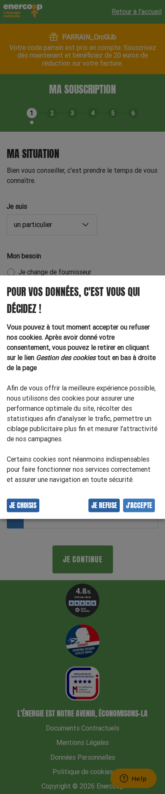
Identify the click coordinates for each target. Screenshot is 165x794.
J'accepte (139, 505)
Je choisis (22, 505)
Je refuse (104, 505)
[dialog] (82, 397)
